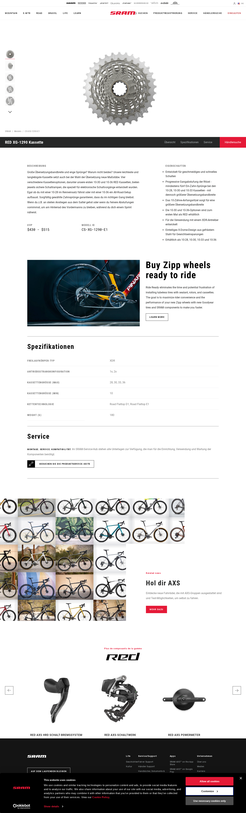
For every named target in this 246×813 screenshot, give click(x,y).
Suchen (143, 13)
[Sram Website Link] (123, 13)
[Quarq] (115, 3)
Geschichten (132, 762)
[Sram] (71, 3)
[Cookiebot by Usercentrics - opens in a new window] (21, 806)
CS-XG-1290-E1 (32, 131)
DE (242, 3)
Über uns (201, 762)
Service (193, 13)
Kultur (129, 766)
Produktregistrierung (167, 13)
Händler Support (146, 766)
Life (65, 13)
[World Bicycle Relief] (175, 3)
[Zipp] (104, 3)
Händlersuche (212, 13)
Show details (51, 806)
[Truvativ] (92, 3)
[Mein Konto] (234, 4)
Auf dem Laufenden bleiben (49, 771)
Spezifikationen (189, 142)
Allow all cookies (209, 781)
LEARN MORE (157, 317)
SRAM (8, 131)
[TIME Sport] (127, 3)
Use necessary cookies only (209, 800)
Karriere (201, 771)
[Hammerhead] (141, 3)
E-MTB (27, 13)
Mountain (11, 13)
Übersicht (169, 142)
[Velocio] (154, 3)
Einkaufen (234, 13)
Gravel (52, 13)
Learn (77, 13)
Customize (207, 791)
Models (17, 131)
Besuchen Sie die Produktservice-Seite (64, 464)
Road (39, 13)
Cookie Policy (100, 797)
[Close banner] (241, 778)
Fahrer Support (145, 762)
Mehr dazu (156, 609)
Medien (200, 766)
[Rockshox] (82, 3)
